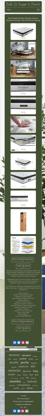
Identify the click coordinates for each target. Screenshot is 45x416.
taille (9, 359)
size (31, 375)
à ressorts (12, 385)
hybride (32, 381)
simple (11, 374)
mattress (23, 366)
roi (27, 377)
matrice (27, 371)
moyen (34, 363)
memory (15, 359)
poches (16, 388)
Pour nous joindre (23, 398)
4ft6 (32, 366)
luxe (37, 375)
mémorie (33, 378)
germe (23, 388)
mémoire (14, 370)
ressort (26, 355)
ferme (31, 359)
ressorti (34, 385)
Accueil (23, 395)
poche (25, 362)
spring (30, 388)
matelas (15, 381)
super (19, 375)
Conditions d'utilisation (23, 404)
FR (25, 407)
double (14, 362)
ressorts (13, 367)
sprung (22, 378)
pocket (23, 358)
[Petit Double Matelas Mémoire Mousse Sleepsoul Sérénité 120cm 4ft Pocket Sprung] (23, 32)
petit (24, 382)
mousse (14, 355)
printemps (35, 356)
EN (22, 407)
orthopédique (23, 385)
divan (25, 375)
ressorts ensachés (14, 378)
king (35, 370)
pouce (37, 359)
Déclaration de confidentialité (23, 401)
